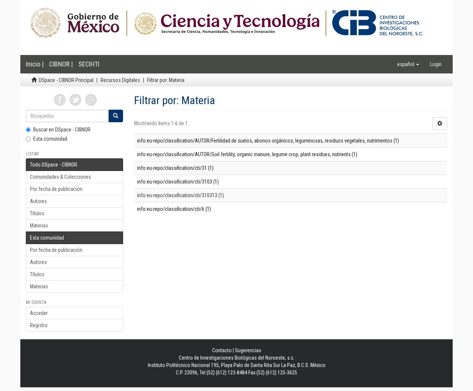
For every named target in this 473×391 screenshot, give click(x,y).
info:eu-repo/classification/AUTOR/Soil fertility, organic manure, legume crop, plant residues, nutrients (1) (247, 154)
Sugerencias (248, 350)
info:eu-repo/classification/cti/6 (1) (174, 209)
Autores (38, 201)
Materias (39, 226)
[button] (408, 64)
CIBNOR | (61, 64)
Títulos (37, 213)
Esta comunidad (50, 139)
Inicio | (35, 64)
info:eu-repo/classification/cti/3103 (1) (178, 182)
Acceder (39, 313)
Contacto (222, 350)
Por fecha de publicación (56, 189)
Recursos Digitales (120, 80)
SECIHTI (88, 64)
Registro (39, 325)
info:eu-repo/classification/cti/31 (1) (175, 168)
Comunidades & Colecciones (60, 177)
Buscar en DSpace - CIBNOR (62, 130)
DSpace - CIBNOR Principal (66, 80)
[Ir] (115, 116)
